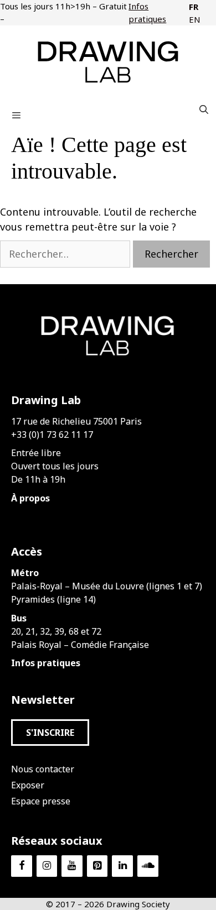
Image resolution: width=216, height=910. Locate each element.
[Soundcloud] (147, 866)
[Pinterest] (97, 866)
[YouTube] (72, 866)
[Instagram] (47, 866)
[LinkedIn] (122, 866)
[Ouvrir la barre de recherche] (203, 109)
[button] (50, 732)
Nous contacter (42, 769)
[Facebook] (21, 866)
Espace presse (40, 801)
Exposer (27, 785)
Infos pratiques (147, 12)
